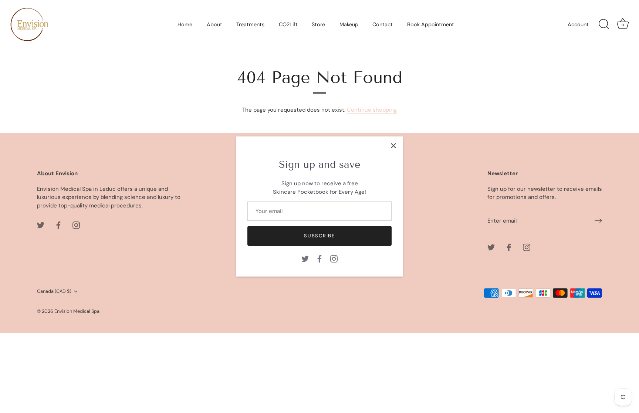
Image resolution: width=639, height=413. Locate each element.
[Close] (393, 146)
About (214, 24)
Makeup (348, 24)
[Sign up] (598, 220)
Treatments (250, 24)
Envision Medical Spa (76, 311)
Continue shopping (372, 110)
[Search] (604, 24)
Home (185, 24)
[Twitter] (305, 258)
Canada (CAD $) (54, 291)
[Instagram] (334, 258)
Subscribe (319, 236)
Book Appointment (430, 24)
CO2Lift (288, 24)
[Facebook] (319, 258)
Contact (382, 24)
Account (578, 24)
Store (318, 24)
